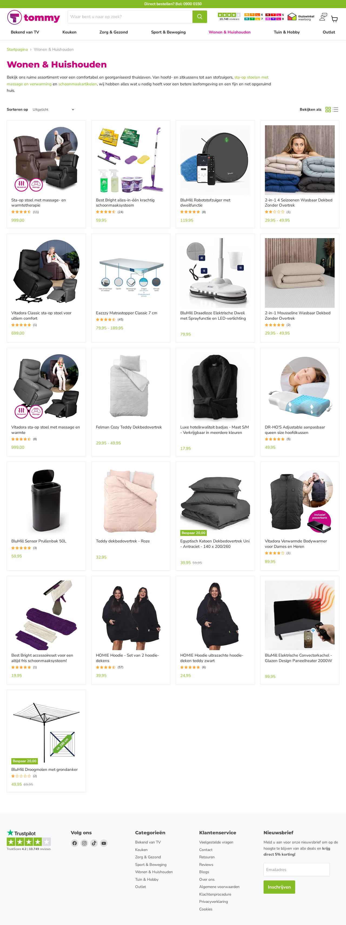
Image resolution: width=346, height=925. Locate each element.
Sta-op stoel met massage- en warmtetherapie (38, 202)
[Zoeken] (199, 17)
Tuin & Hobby (287, 32)
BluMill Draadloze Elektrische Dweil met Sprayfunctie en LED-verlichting (213, 315)
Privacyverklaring (213, 901)
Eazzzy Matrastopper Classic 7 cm (126, 313)
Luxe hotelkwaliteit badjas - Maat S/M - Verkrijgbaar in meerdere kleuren (214, 429)
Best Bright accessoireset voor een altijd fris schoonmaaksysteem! (42, 658)
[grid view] (328, 110)
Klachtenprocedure (215, 894)
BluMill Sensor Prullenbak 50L (38, 541)
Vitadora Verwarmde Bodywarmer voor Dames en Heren (296, 543)
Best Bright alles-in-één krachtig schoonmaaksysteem (125, 202)
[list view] (336, 110)
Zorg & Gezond (113, 32)
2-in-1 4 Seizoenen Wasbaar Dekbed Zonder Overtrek (298, 202)
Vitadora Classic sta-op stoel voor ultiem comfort (41, 315)
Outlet (329, 32)
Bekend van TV (25, 32)
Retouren (207, 857)
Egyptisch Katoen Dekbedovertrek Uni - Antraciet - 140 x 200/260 (214, 543)
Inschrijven (279, 887)
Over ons (207, 879)
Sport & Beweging (168, 32)
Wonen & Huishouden (230, 32)
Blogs (204, 872)
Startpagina (17, 49)
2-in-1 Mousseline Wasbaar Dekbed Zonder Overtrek (298, 315)
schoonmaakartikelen (77, 84)
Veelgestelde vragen (216, 842)
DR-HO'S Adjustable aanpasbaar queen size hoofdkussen (295, 429)
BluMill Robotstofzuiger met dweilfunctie (205, 202)
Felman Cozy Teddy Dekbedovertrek (129, 427)
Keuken (69, 32)
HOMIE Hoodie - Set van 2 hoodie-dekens (127, 658)
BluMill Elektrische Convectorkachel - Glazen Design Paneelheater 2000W (298, 658)
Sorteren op (17, 109)
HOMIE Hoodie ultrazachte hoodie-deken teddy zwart (211, 658)
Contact (205, 849)
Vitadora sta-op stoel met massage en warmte (45, 429)
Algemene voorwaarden (219, 886)
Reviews (206, 864)
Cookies (205, 909)
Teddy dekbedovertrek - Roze (123, 541)
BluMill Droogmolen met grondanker (44, 769)
